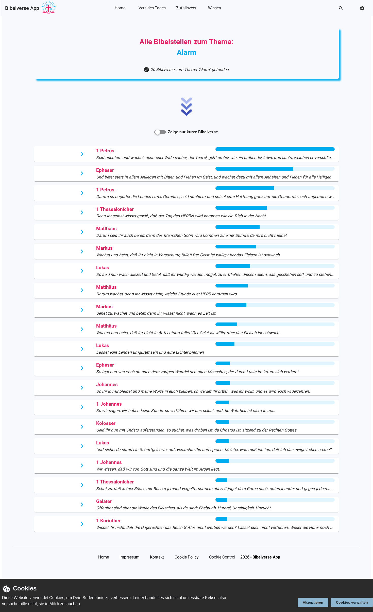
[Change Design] (363, 8)
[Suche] (342, 8)
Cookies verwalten (352, 602)
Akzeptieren (313, 602)
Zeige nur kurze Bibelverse (193, 132)
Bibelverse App (22, 8)
